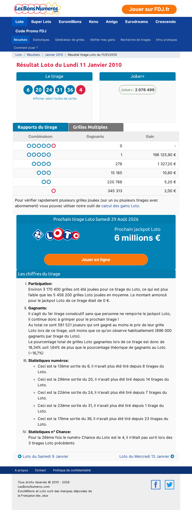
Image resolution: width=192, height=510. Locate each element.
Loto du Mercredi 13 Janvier (144, 456)
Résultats (20, 39)
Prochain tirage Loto (74, 219)
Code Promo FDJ (30, 31)
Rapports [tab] (37, 127)
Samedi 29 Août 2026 (117, 219)
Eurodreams (136, 21)
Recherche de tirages (136, 39)
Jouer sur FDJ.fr (149, 9)
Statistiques (41, 39)
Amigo (112, 21)
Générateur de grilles (70, 39)
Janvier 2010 (54, 54)
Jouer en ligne (95, 259)
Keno (93, 21)
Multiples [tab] (90, 127)
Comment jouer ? (26, 47)
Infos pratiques (166, 39)
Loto (19, 21)
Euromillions (70, 21)
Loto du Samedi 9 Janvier (45, 456)
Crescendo (165, 21)
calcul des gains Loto (120, 205)
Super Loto (41, 21)
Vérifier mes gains (102, 39)
